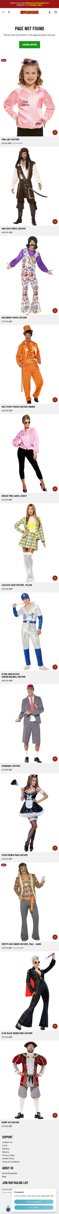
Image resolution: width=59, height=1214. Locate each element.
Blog (4, 1176)
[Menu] (3, 12)
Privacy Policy (8, 1155)
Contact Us (7, 1142)
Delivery (5, 1148)
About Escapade (9, 1173)
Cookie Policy (8, 1158)
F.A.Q (4, 1145)
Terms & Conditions (10, 1162)
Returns (5, 1152)
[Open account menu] (50, 12)
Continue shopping (29, 44)
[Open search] (9, 12)
